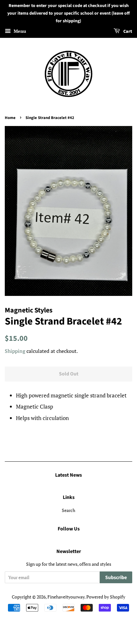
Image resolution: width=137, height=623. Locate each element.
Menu (19, 31)
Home (10, 118)
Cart (127, 32)
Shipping (15, 350)
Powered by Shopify (105, 597)
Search (68, 510)
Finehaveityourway (65, 597)
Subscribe (116, 577)
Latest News (68, 475)
